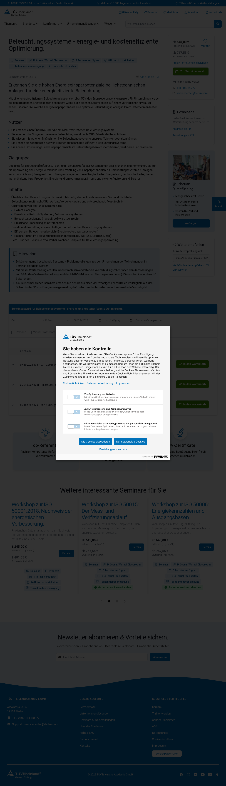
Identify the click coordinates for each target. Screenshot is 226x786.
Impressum (123, 383)
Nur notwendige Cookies (130, 441)
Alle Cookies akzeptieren (95, 441)
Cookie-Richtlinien (73, 383)
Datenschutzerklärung (100, 383)
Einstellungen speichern (113, 449)
